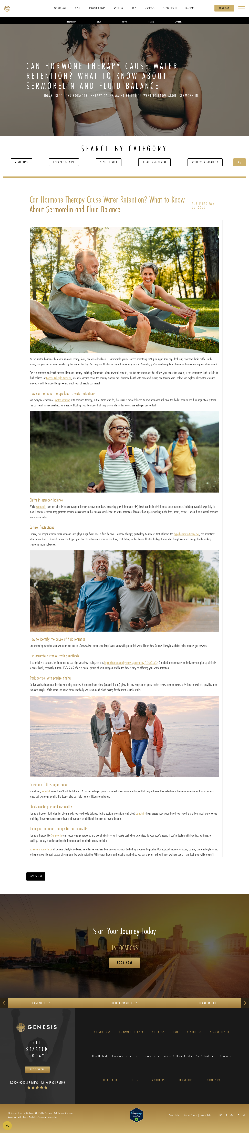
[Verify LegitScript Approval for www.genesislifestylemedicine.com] (136, 1114)
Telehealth (110, 1080)
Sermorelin (41, 506)
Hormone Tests (121, 1056)
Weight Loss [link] (60, 8)
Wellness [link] (118, 8)
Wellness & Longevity (205, 162)
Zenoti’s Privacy (190, 1115)
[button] (7, 1125)
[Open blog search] (239, 162)
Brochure (225, 1056)
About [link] (125, 21)
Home (48, 95)
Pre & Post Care (205, 1056)
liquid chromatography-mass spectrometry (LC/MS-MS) (131, 662)
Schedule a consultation (41, 849)
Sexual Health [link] (170, 8)
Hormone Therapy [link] (97, 8)
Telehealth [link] (71, 21)
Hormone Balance (64, 162)
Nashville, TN (41, 1003)
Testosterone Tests (146, 1056)
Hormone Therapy (131, 1032)
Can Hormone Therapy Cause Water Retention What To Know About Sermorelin (132, 95)
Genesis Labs (205, 1115)
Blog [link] (99, 21)
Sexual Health (108, 162)
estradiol (46, 791)
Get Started (37, 1069)
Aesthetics (21, 162)
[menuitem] (60, 8)
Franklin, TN (207, 1003)
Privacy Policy (175, 1115)
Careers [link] (179, 21)
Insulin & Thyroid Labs (177, 1056)
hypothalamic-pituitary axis (186, 533)
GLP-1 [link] (77, 8)
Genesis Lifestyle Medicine (58, 377)
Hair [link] (134, 8)
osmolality (141, 813)
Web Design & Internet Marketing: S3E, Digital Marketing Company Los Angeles (41, 1114)
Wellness (158, 1032)
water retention (62, 399)
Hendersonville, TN (124, 1003)
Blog (59, 95)
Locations (186, 1080)
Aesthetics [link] (150, 8)
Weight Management (154, 162)
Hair (176, 1032)
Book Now (224, 8)
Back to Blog (36, 876)
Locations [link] (190, 8)
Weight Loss (102, 1032)
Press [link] (151, 21)
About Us (158, 1080)
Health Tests (100, 1056)
